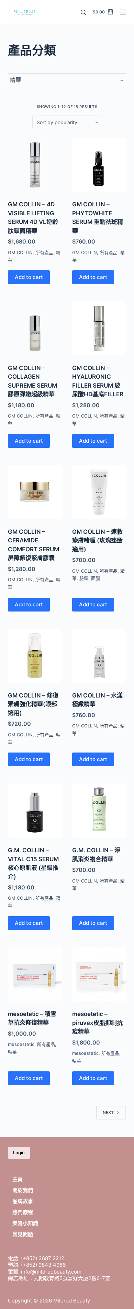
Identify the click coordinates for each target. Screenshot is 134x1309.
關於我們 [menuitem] (22, 1190)
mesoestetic (21, 1044)
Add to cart (29, 277)
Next (108, 1112)
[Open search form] (83, 12)
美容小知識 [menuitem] (25, 1223)
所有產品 (44, 252)
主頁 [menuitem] (17, 1179)
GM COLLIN (20, 252)
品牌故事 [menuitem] (22, 1201)
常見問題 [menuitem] (22, 1234)
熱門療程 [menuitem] (22, 1212)
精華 (12, 1051)
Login (19, 1152)
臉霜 (83, 578)
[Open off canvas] (123, 12)
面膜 (95, 578)
